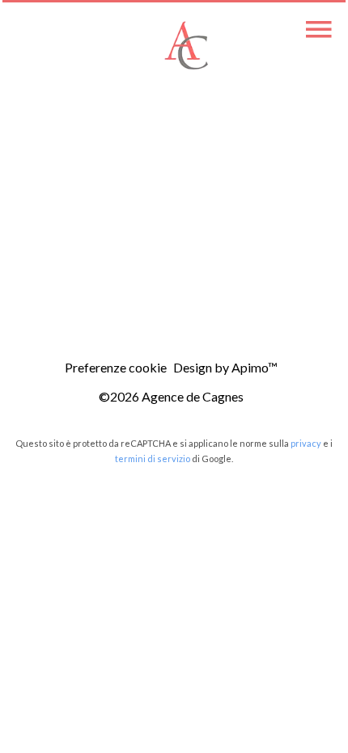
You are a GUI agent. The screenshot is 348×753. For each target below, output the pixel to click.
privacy (306, 443)
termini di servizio (152, 458)
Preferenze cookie (116, 367)
